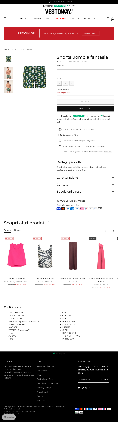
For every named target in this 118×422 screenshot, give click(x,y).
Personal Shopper (45, 366)
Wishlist (41, 400)
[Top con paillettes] (45, 255)
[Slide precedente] (107, 231)
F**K (59, 61)
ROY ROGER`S (69, 333)
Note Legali (42, 392)
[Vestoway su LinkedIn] (86, 388)
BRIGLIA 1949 (68, 321)
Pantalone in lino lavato (73, 278)
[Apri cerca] (5, 18)
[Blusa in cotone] (17, 255)
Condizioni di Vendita (47, 383)
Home (6, 49)
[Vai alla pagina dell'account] (108, 18)
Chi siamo (42, 370)
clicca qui (108, 152)
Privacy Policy (44, 387)
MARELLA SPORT (17, 324)
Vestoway (21, 407)
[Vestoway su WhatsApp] (90, 388)
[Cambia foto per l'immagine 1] (8, 59)
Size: (60, 78)
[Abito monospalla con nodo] (101, 255)
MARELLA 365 (15, 318)
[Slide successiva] (112, 231)
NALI (11, 333)
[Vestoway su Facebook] (79, 388)
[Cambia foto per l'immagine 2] (8, 73)
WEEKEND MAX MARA (19, 330)
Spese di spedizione (83, 119)
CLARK (65, 330)
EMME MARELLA (17, 313)
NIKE (11, 339)
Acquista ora (85, 109)
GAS (64, 313)
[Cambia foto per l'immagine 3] (8, 86)
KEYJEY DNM (68, 324)
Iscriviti (105, 380)
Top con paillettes (45, 278)
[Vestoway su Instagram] (82, 388)
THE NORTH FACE (71, 336)
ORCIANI (66, 315)
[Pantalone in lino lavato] (73, 255)
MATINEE (13, 327)
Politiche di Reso (45, 379)
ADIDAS (12, 336)
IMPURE (66, 327)
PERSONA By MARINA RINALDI (24, 321)
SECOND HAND (16, 315)
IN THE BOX (68, 339)
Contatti (41, 396)
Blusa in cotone (17, 278)
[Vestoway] (59, 11)
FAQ (39, 375)
